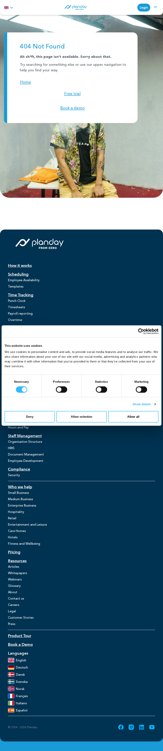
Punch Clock (16, 301)
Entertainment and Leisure (27, 524)
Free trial (72, 93)
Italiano (21, 703)
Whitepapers (17, 573)
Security (14, 475)
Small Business (18, 493)
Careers (13, 605)
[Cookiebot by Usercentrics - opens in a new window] (141, 331)
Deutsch (22, 667)
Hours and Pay (18, 427)
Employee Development (25, 461)
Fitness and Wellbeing (24, 544)
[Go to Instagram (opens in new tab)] (131, 727)
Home (25, 82)
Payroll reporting (20, 313)
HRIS (11, 448)
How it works (20, 265)
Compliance (19, 469)
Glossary (14, 586)
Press (11, 624)
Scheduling (18, 274)
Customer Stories (21, 617)
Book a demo (72, 108)
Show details (142, 404)
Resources (17, 561)
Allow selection (81, 416)
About (12, 592)
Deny (29, 416)
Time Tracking (20, 295)
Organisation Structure (25, 442)
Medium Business (20, 499)
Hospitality (16, 512)
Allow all (133, 416)
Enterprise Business (22, 505)
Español (21, 710)
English (21, 660)
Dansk (20, 674)
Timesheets (16, 307)
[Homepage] (75, 7)
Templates (15, 286)
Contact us (16, 598)
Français (22, 696)
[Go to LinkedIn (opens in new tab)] (141, 727)
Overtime (15, 320)
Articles (13, 567)
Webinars (15, 579)
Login (144, 7)
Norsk (20, 689)
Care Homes (17, 531)
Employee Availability (24, 280)
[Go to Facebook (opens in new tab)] (121, 727)
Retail (12, 518)
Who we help (20, 487)
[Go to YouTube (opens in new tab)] (152, 727)
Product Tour (19, 636)
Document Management (26, 454)
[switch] (61, 389)
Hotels (12, 537)
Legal (12, 611)
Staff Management (25, 436)
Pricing (14, 552)
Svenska (22, 682)
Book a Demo (20, 644)
